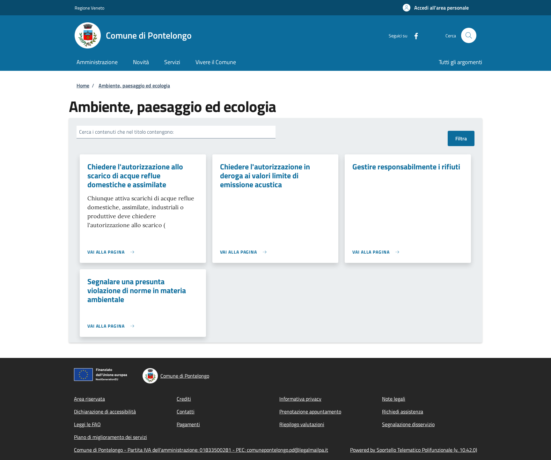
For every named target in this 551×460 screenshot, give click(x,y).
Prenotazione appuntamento (310, 411)
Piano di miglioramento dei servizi (110, 437)
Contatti (186, 411)
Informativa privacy (300, 399)
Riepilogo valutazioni (301, 424)
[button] (435, 7)
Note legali (393, 399)
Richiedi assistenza (402, 411)
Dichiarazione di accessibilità (105, 411)
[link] (112, 252)
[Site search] (468, 35)
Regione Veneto (89, 7)
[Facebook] (413, 35)
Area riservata (89, 399)
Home (83, 85)
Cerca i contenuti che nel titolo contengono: (126, 132)
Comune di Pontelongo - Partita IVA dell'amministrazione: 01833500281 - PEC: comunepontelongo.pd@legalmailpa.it (201, 450)
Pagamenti (188, 424)
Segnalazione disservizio (408, 424)
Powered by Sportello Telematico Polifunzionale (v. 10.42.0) (413, 450)
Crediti (184, 399)
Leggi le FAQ (87, 424)
